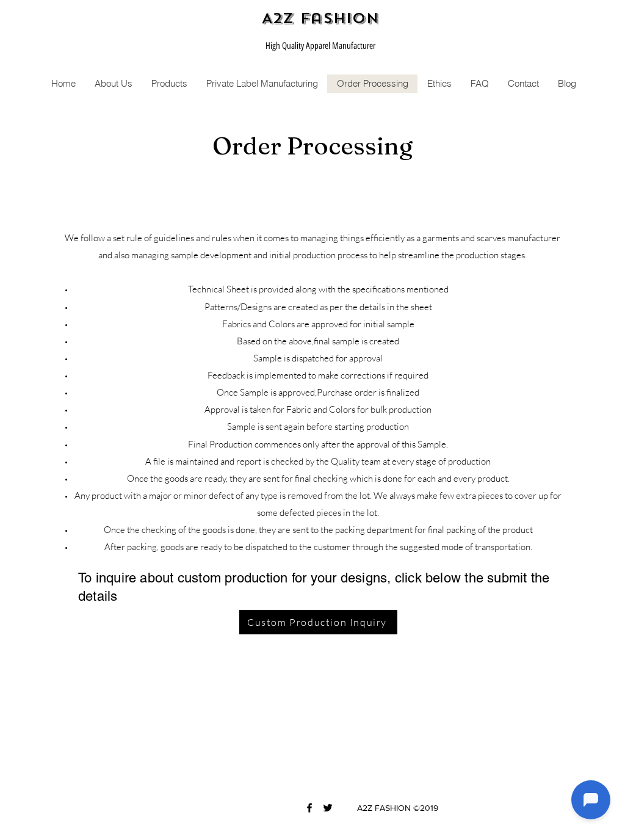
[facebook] (309, 808)
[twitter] (328, 808)
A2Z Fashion (320, 18)
